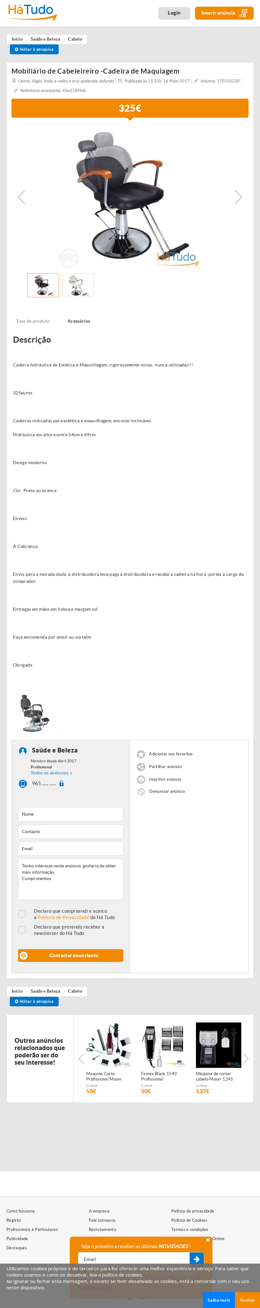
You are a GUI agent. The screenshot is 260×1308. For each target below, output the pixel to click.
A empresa (99, 1211)
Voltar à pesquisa (36, 49)
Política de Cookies (189, 1220)
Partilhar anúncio (165, 766)
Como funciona (20, 1211)
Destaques (16, 1248)
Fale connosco (102, 1220)
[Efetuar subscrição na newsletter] (197, 1259)
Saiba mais (219, 1300)
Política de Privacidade (63, 917)
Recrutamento (102, 1229)
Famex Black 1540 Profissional (159, 1076)
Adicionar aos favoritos (171, 754)
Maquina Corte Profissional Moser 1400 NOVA (104, 1076)
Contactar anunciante (74, 955)
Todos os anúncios (49, 772)
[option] (130, 197)
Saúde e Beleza (55, 750)
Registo (13, 1220)
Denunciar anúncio (167, 791)
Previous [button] (21, 197)
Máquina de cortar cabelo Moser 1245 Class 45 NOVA (214, 1076)
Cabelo (75, 991)
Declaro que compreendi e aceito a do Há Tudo (74, 914)
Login (174, 13)
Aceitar (247, 1300)
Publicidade (17, 1238)
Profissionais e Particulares (32, 1229)
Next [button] (238, 197)
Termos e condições (190, 1229)
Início (17, 991)
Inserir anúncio (218, 13)
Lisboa (92, 1085)
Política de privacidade (192, 1211)
